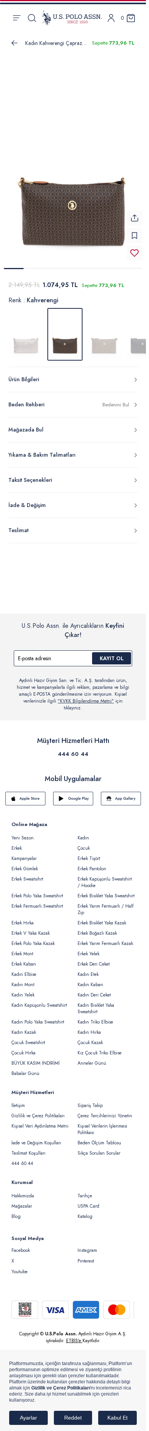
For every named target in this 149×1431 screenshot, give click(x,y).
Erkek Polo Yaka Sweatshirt (37, 895)
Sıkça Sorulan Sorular (99, 1153)
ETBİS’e (74, 1340)
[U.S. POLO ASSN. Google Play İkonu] (73, 798)
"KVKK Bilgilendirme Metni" (86, 701)
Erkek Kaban (23, 964)
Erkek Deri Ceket (94, 964)
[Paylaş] (134, 218)
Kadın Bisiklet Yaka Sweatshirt (96, 1008)
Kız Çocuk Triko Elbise (99, 1052)
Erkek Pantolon (92, 868)
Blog (16, 1216)
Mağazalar (21, 1206)
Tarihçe (85, 1195)
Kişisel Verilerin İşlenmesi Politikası (102, 1129)
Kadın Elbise (23, 974)
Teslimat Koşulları (28, 1153)
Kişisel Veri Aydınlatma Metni (39, 1126)
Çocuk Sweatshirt (28, 1042)
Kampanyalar (24, 858)
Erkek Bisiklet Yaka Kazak (102, 922)
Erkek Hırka (22, 922)
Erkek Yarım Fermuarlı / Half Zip (105, 909)
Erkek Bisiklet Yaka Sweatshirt (106, 895)
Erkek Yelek (88, 953)
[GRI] (26, 334)
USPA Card (88, 1206)
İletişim (18, 1105)
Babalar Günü (25, 1073)
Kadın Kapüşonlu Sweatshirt (39, 1005)
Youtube (19, 1271)
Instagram (87, 1250)
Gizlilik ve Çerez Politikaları (38, 1115)
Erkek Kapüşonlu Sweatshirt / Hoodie (105, 882)
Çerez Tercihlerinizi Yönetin (105, 1115)
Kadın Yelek (22, 994)
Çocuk (84, 848)
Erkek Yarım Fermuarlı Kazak (105, 943)
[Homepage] (72, 18)
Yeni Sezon (22, 837)
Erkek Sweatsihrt (27, 879)
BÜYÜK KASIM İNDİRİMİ (35, 1063)
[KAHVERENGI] (103, 334)
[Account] (111, 18)
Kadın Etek (88, 974)
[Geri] (14, 43)
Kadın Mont (22, 984)
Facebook (20, 1250)
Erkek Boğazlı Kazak (97, 933)
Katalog (85, 1216)
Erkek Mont (22, 953)
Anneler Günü (92, 1063)
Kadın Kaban (90, 984)
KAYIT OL (112, 658)
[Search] (32, 18)
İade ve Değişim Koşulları (36, 1142)
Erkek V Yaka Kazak (30, 933)
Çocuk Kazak (90, 1042)
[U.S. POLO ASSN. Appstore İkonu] (25, 798)
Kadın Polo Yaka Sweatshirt (37, 1022)
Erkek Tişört (89, 858)
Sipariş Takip (90, 1105)
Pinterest (86, 1261)
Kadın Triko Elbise (95, 1022)
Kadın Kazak (23, 1032)
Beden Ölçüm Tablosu (99, 1142)
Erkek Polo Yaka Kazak (33, 943)
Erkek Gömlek (24, 868)
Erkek (16, 848)
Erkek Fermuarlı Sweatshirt (37, 906)
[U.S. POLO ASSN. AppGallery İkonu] (121, 798)
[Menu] (16, 18)
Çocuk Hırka (23, 1052)
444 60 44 (73, 754)
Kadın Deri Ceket (94, 994)
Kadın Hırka (89, 1032)
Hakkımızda (22, 1195)
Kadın (83, 837)
